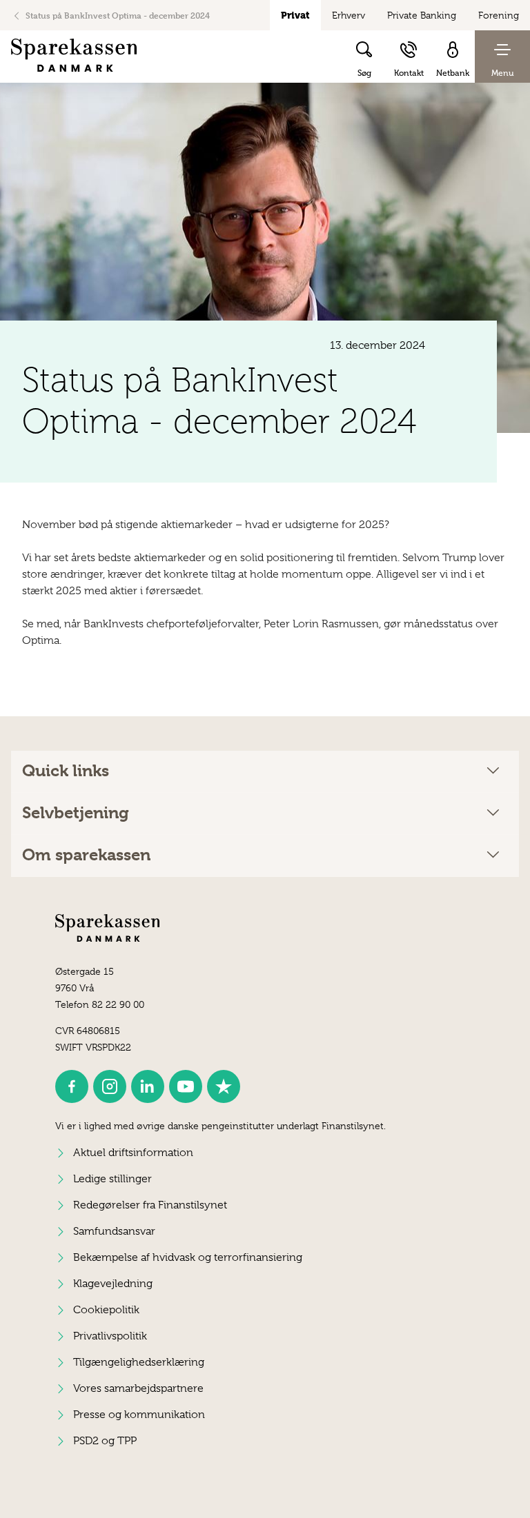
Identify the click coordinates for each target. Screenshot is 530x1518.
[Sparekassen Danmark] (74, 55)
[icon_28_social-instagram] (109, 1086)
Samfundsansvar (114, 1231)
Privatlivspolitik (110, 1336)
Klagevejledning (113, 1283)
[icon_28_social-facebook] (71, 1086)
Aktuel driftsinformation (133, 1152)
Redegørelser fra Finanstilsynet (150, 1205)
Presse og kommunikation (139, 1414)
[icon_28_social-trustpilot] (223, 1086)
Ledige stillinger (112, 1179)
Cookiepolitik (106, 1310)
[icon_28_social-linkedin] (147, 1086)
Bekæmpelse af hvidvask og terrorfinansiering (187, 1257)
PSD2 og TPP (105, 1441)
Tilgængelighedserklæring (138, 1362)
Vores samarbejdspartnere (138, 1388)
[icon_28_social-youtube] (185, 1086)
